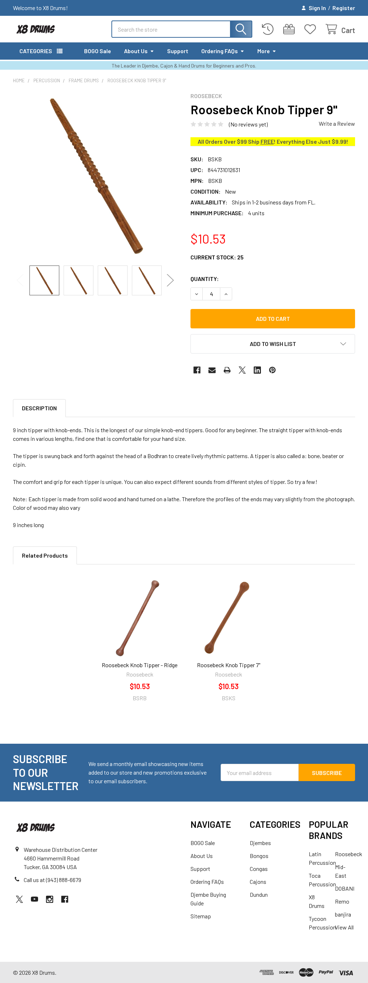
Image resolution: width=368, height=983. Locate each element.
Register (343, 7)
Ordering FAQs (219, 50)
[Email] (212, 370)
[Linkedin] (257, 370)
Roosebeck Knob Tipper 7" (228, 664)
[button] (272, 344)
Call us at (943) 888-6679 (52, 879)
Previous (20, 280)
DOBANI (344, 888)
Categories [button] (35, 50)
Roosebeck (348, 853)
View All (344, 927)
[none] (95, 174)
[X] (242, 370)
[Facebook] (196, 370)
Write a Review (337, 123)
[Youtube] (34, 899)
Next (170, 280)
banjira (343, 914)
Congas (259, 868)
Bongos (259, 855)
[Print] (227, 370)
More (263, 50)
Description (39, 408)
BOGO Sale (97, 50)
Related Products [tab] (45, 555)
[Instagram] (49, 899)
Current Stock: (217, 257)
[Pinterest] (272, 370)
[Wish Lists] (311, 29)
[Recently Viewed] (269, 29)
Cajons (258, 881)
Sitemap (200, 916)
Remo (342, 901)
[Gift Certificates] (290, 29)
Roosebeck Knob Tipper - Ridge (140, 664)
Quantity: (204, 278)
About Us (136, 50)
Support (177, 50)
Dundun (259, 894)
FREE (267, 141)
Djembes (260, 842)
